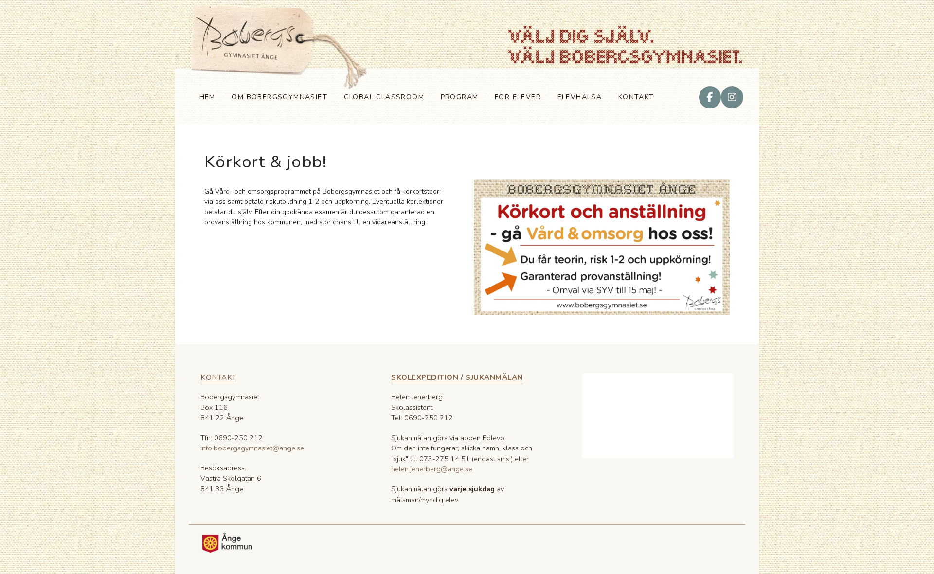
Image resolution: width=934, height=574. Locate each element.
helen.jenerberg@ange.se (431, 469)
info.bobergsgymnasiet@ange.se (252, 448)
